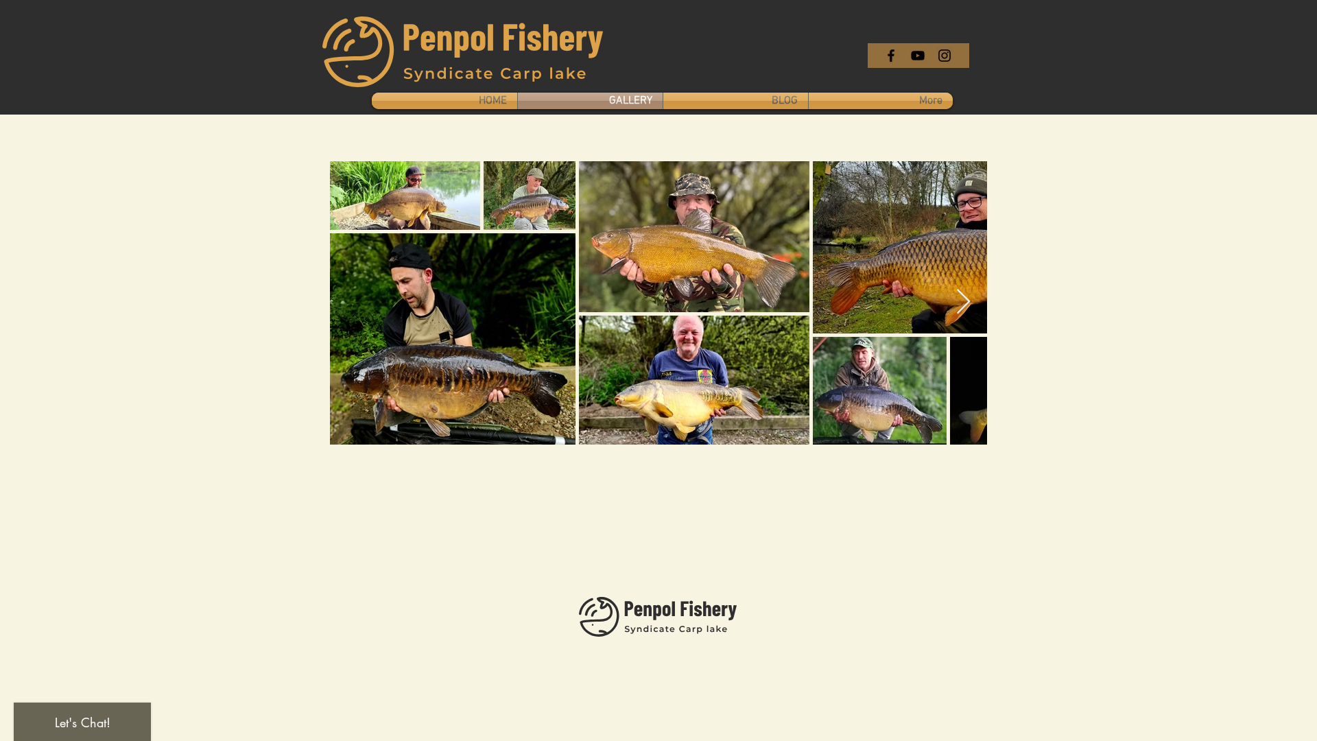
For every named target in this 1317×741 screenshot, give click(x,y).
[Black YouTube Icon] (918, 55)
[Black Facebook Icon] (891, 55)
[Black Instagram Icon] (944, 55)
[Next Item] (963, 302)
